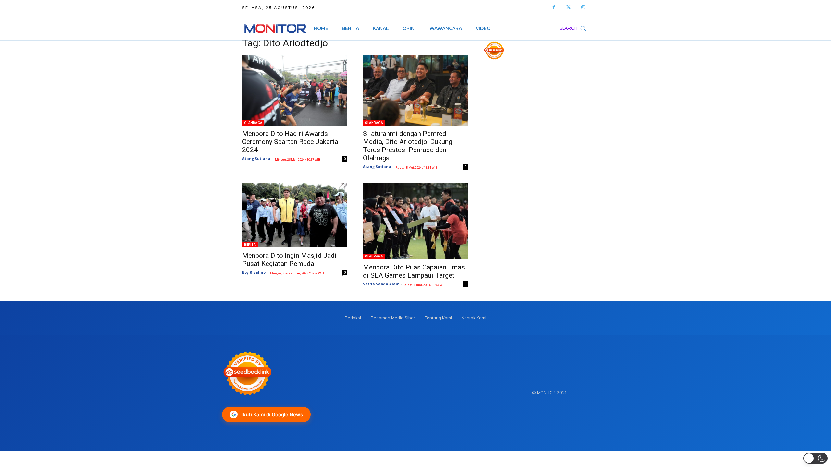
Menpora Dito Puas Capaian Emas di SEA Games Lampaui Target (414, 271)
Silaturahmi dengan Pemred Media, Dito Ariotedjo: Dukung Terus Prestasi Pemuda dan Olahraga (407, 146)
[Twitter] (568, 7)
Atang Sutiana (256, 158)
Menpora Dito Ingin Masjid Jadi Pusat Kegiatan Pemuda (289, 260)
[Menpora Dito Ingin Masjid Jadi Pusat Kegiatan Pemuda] (294, 215)
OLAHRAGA (253, 122)
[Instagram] (583, 7)
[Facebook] (554, 7)
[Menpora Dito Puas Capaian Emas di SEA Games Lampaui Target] (415, 221)
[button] (574, 28)
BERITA (250, 244)
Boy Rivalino (254, 272)
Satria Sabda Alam (381, 283)
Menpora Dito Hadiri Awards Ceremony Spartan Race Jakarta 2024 (290, 142)
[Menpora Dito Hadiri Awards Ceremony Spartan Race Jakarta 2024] (294, 90)
